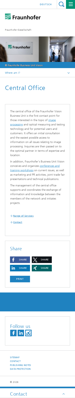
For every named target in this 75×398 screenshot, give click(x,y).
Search (61, 4)
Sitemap (14, 357)
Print (20, 279)
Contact (15, 361)
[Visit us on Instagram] (28, 333)
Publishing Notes (20, 365)
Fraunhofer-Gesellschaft (18, 29)
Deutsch (46, 4)
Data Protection (20, 369)
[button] (20, 259)
